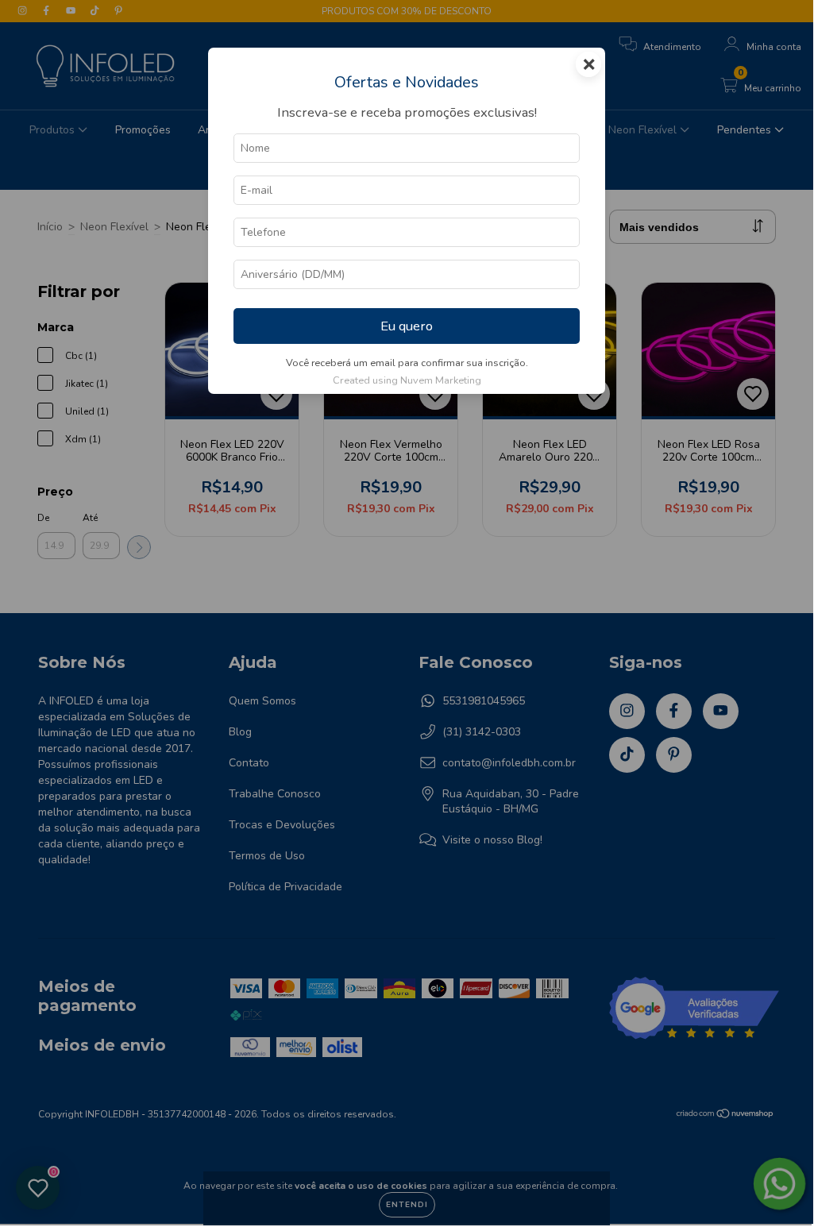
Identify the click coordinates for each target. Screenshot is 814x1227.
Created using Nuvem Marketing (407, 380)
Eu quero (406, 326)
